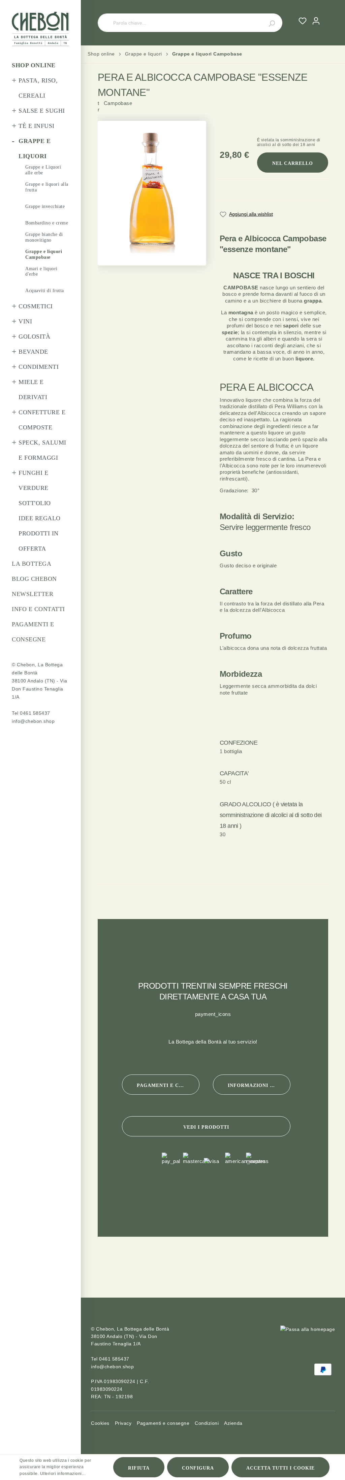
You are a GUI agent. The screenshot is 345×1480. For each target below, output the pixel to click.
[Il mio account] (316, 21)
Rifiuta (139, 1468)
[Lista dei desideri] (302, 21)
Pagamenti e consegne (168, 1085)
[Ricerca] (267, 22)
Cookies (100, 1423)
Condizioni (207, 1423)
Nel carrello (292, 163)
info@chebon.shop (33, 721)
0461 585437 (35, 713)
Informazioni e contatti (259, 1085)
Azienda (233, 1423)
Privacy (123, 1423)
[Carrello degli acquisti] (325, 14)
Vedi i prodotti (206, 1127)
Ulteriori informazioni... (63, 1473)
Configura (198, 1468)
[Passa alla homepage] (40, 29)
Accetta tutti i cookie (280, 1468)
